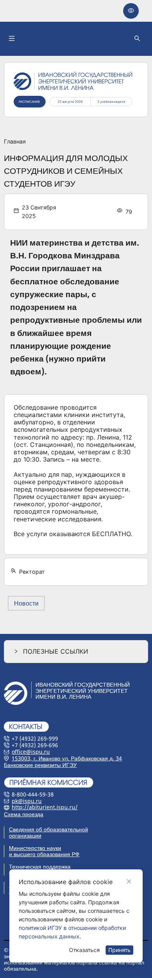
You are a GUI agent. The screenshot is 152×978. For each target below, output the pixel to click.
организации (25, 835)
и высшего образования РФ (44, 854)
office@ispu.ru (31, 751)
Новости (26, 603)
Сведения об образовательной (48, 829)
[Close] (129, 881)
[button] (76, 651)
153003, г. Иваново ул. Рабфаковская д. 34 (67, 758)
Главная (15, 141)
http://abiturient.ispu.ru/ (45, 807)
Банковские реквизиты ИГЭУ (40, 765)
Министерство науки (35, 848)
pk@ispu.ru (27, 801)
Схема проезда (23, 814)
